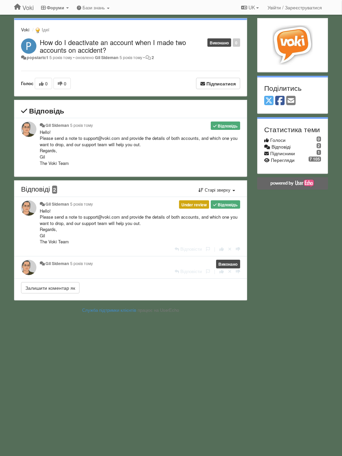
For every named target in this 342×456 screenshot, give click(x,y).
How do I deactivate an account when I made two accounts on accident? (113, 46)
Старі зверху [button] (217, 190)
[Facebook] (280, 100)
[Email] (291, 100)
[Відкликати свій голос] (229, 249)
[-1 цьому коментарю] (238, 249)
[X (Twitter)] (269, 100)
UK (251, 7)
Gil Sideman (107, 57)
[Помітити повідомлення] (208, 249)
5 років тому (81, 125)
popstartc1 (37, 57)
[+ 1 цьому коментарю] (221, 249)
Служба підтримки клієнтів (109, 310)
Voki (25, 29)
